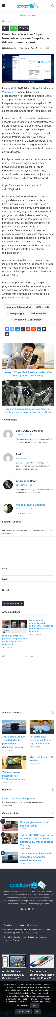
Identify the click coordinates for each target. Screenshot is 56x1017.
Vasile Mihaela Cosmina (30, 504)
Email (5, 579)
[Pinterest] (28, 329)
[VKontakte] (39, 329)
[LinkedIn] (17, 329)
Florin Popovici (10, 48)
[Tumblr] (23, 329)
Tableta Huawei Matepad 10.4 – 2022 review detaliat (14, 776)
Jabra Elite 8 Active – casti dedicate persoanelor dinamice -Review (35, 857)
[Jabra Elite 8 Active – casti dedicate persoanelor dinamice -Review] (14, 727)
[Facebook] (7, 329)
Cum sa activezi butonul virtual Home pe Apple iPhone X (42, 975)
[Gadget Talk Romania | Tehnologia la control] (28, 5)
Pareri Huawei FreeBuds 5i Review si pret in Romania (41, 740)
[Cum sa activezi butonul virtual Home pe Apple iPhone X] (42, 961)
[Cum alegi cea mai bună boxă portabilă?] (10, 826)
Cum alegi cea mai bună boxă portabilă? (21, 925)
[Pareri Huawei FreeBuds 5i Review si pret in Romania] (42, 727)
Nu (37, 1011)
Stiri (11, 21)
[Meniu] (3, 6)
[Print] (7, 334)
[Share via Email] (44, 329)
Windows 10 (39, 313)
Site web (5, 590)
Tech (13, 28)
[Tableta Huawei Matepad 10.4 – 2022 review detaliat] (14, 762)
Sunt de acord (24, 1011)
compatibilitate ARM (19, 307)
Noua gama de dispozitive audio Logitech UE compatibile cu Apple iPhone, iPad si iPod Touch (41, 625)
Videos (23, 28)
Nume (5, 568)
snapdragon (18, 313)
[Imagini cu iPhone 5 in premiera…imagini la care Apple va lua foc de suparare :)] (14, 626)
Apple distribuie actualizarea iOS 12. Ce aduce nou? (13, 975)
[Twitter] (12, 329)
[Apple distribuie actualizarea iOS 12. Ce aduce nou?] (14, 961)
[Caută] (52, 6)
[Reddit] (33, 329)
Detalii (34, 1005)
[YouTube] (29, 909)
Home (6, 21)
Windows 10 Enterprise (28, 319)
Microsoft (43, 307)
